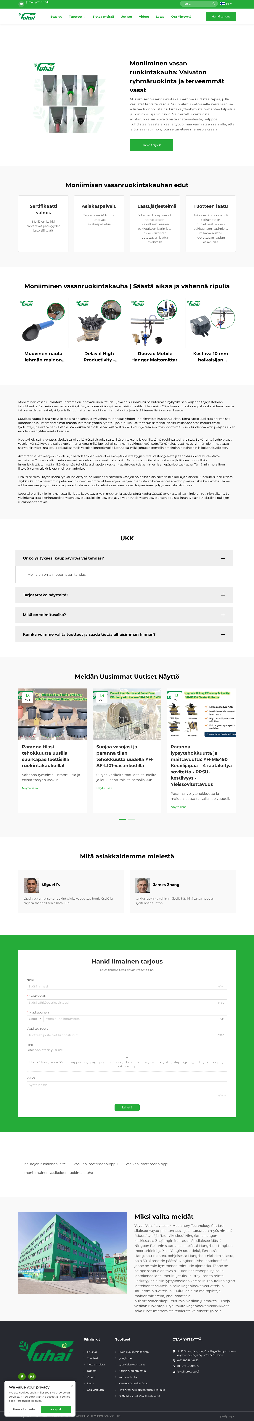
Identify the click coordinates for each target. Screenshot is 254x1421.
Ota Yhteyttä (181, 16)
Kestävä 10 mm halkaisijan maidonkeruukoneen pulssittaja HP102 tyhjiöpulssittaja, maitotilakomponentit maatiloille (211, 357)
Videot (144, 16)
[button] (122, 819)
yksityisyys (227, 1416)
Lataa (160, 16)
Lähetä (127, 1107)
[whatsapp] (32, 1376)
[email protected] (37, 2)
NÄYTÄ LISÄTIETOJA (43, 323)
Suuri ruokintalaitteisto (134, 1352)
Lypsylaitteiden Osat (132, 1364)
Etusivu (56, 16)
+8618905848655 (188, 1360)
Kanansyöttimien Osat (133, 1383)
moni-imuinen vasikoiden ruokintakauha (58, 1173)
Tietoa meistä (103, 16)
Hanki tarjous (221, 16)
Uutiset (126, 16)
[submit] (214, 4)
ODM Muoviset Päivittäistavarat (139, 1396)
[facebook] (22, 1376)
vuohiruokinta (128, 1377)
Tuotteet (75, 16)
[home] (27, 16)
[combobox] (35, 1019)
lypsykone (125, 1358)
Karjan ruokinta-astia (132, 1370)
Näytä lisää (30, 788)
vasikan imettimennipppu (96, 1164)
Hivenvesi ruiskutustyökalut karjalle (142, 1389)
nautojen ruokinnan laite (45, 1164)
